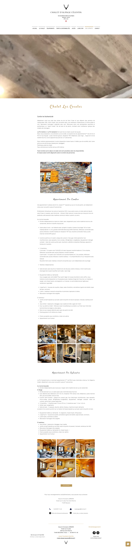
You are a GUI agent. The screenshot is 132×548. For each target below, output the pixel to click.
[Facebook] (94, 532)
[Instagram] (97, 532)
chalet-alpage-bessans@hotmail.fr (66, 538)
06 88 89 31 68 (58, 509)
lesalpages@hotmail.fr (80, 509)
